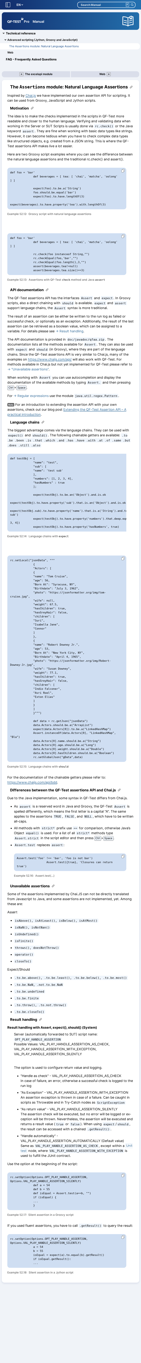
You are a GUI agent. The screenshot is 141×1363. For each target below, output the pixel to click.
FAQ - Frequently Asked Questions (31, 59)
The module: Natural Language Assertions (69, 87)
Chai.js (31, 95)
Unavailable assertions (30, 886)
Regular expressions (33, 396)
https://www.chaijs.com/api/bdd (32, 782)
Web (10, 52)
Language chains (24, 422)
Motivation (19, 108)
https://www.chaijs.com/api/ (50, 359)
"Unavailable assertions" (30, 369)
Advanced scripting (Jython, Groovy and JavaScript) (42, 40)
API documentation (27, 290)
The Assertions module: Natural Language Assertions (44, 46)
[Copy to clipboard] (121, 170)
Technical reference (21, 33)
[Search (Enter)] (132, 5)
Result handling (71, 331)
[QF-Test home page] (15, 21)
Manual (38, 21)
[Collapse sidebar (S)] (8, 5)
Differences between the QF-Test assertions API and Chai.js (63, 790)
